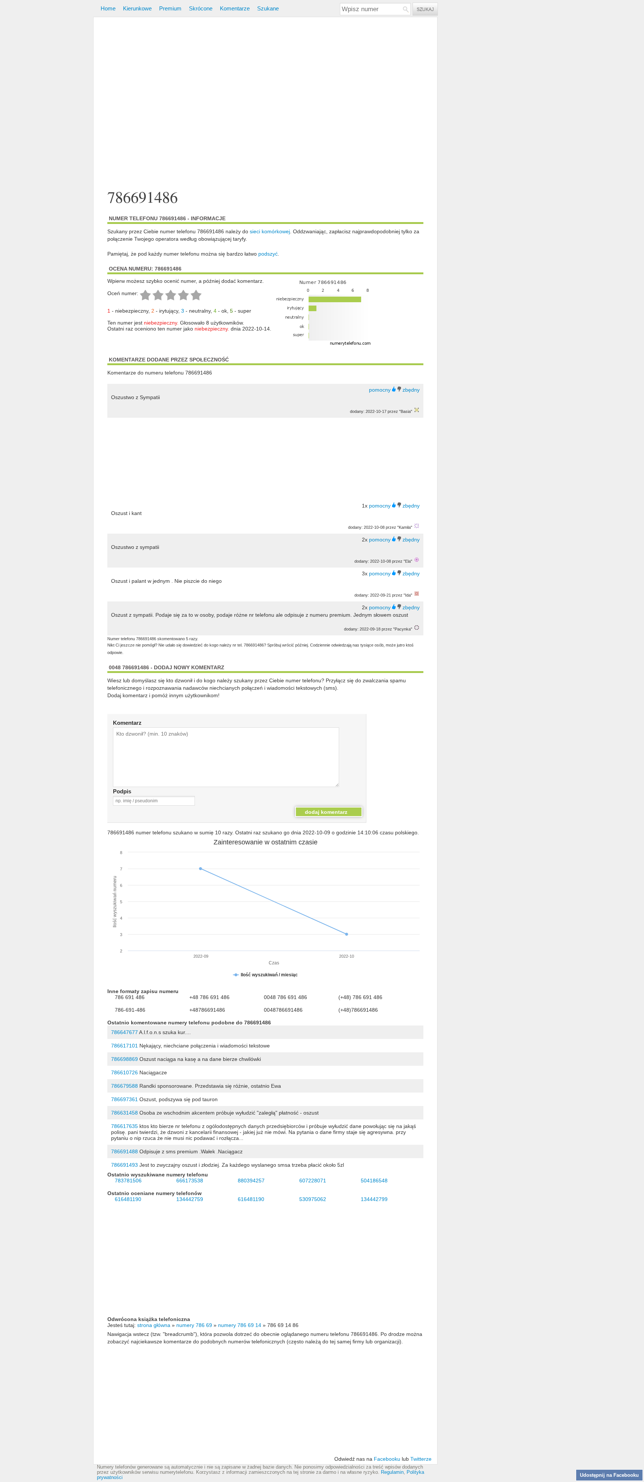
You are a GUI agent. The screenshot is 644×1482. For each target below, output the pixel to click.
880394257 (251, 1181)
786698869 (124, 1059)
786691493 (124, 1165)
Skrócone (200, 8)
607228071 (312, 1181)
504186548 (374, 1181)
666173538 (189, 1181)
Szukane (268, 8)
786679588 (124, 1086)
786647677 (124, 1032)
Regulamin (392, 1472)
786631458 (124, 1113)
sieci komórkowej (270, 231)
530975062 (312, 1199)
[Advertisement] (265, 104)
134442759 (189, 1199)
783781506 (128, 1181)
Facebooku (387, 1459)
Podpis (122, 791)
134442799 (374, 1199)
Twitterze (421, 1459)
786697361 (124, 1099)
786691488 (124, 1151)
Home (108, 8)
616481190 (128, 1199)
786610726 (124, 1072)
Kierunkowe (137, 8)
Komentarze (235, 8)
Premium (170, 8)
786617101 (124, 1046)
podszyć (268, 254)
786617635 (124, 1126)
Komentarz (127, 723)
